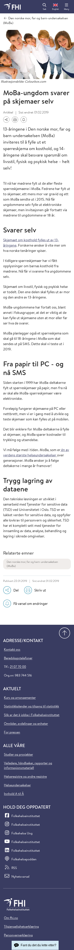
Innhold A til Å (14, 794)
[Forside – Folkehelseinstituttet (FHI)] (12, 6)
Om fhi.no (11, 918)
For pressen (12, 732)
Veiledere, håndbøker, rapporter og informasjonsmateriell (28, 765)
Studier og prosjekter (18, 754)
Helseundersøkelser (17, 785)
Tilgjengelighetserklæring (21, 926)
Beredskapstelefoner (18, 658)
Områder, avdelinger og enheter (26, 723)
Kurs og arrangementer (20, 697)
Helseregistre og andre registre (25, 776)
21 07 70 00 (18, 666)
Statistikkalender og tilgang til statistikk (31, 706)
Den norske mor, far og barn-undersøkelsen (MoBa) (32, 564)
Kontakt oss (12, 649)
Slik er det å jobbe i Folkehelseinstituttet (31, 715)
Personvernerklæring (18, 935)
